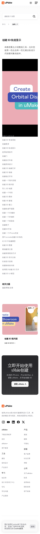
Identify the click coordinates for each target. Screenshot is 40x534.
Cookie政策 (18, 528)
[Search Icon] (20, 16)
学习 (3, 24)
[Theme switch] (30, 2)
